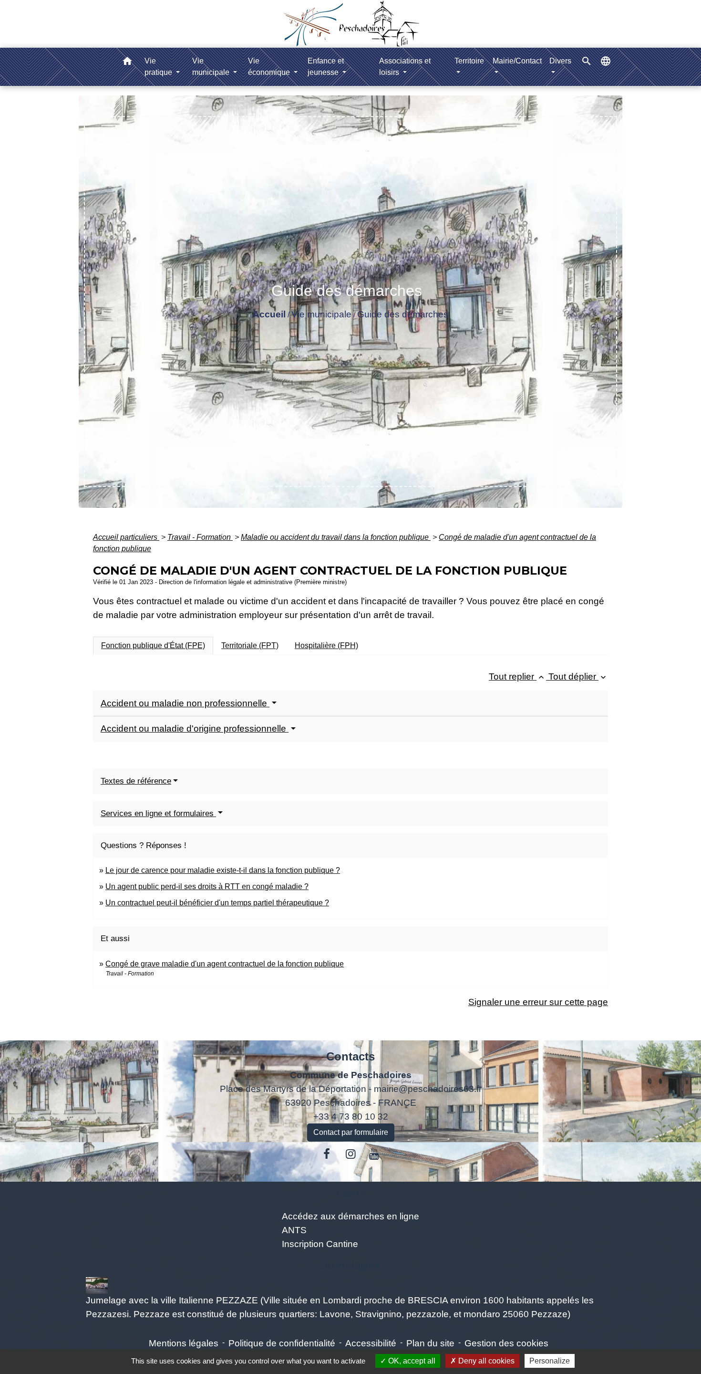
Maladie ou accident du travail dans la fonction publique (336, 537)
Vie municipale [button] (211, 66)
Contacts (350, 1056)
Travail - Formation (200, 537)
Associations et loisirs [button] (405, 66)
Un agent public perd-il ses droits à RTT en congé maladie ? (207, 886)
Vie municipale (321, 314)
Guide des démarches (402, 314)
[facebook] (327, 1154)
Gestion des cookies (506, 1343)
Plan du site (430, 1343)
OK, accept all (410, 1361)
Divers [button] (560, 61)
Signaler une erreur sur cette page (538, 1002)
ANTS (294, 1230)
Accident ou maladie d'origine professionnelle (195, 729)
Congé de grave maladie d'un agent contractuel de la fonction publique (224, 964)
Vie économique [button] (270, 66)
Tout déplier (578, 676)
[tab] (153, 646)
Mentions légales (183, 1343)
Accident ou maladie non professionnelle (185, 703)
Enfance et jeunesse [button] (326, 66)
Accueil (269, 314)
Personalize (549, 1361)
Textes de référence (136, 781)
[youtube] (374, 1154)
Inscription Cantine (320, 1244)
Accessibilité (370, 1343)
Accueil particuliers (126, 537)
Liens (351, 1192)
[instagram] (350, 1154)
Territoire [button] (469, 61)
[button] (127, 63)
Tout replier (517, 676)
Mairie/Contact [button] (517, 61)
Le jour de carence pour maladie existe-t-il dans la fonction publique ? (222, 870)
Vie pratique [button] (159, 66)
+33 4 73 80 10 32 (350, 1117)
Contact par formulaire (350, 1132)
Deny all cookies (485, 1361)
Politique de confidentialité (281, 1343)
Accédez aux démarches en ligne (350, 1216)
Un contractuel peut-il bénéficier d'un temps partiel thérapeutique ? (217, 903)
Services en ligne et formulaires (158, 813)
